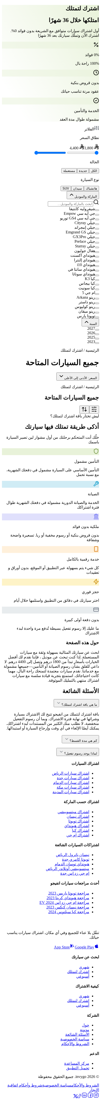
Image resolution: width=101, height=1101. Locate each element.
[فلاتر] (94, 410)
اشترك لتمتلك (78, 972)
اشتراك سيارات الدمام (71, 783)
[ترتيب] (84, 410)
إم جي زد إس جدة (74, 873)
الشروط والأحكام (75, 1044)
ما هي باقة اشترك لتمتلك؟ (79, 704)
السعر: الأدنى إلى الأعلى (80, 378)
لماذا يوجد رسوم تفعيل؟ (80, 753)
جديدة (83, 171)
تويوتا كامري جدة (75, 859)
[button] (50, 208)
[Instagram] (96, 1097)
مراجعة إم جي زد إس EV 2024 (64, 902)
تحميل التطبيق (77, 1068)
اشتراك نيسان (78, 816)
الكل (94, 171)
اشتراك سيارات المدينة (70, 792)
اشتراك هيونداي (76, 826)
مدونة (84, 1030)
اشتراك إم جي (77, 835)
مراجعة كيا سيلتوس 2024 (68, 912)
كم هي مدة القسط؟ (83, 741)
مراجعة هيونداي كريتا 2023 (68, 898)
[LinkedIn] (84, 1097)
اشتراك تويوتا (78, 821)
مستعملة (69, 171)
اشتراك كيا (80, 830)
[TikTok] (79, 1097)
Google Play (84, 947)
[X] (75, 1097)
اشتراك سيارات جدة (73, 778)
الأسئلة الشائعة (77, 1034)
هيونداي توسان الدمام (72, 864)
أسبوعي (82, 976)
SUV (66, 188)
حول (85, 1025)
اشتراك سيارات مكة (73, 787)
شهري (84, 967)
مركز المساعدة (76, 1063)
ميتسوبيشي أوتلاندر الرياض (67, 869)
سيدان (77, 188)
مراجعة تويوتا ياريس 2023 (68, 893)
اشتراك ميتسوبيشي (73, 812)
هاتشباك (91, 188)
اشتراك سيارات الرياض (70, 773)
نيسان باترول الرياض (72, 855)
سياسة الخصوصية (74, 1039)
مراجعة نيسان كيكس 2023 (67, 907)
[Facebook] (90, 1097)
